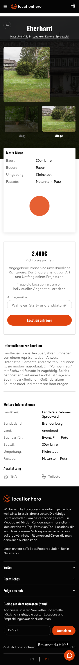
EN (32, 659)
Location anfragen (39, 320)
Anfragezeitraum (19, 297)
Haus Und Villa (19, 36)
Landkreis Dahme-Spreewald (50, 36)
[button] (5, 7)
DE (47, 659)
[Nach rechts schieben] (71, 118)
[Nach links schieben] (8, 118)
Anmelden (64, 630)
